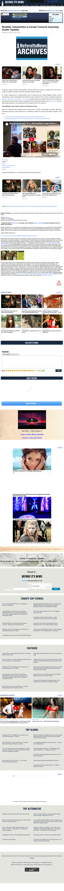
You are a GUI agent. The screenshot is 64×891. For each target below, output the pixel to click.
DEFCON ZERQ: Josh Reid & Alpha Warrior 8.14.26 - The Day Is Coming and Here (14, 624)
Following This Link (47, 275)
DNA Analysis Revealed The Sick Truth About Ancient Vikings (31, 543)
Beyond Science (25, 5)
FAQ (18, 856)
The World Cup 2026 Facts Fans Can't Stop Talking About (51, 194)
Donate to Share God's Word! (32, 438)
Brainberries (4, 197)
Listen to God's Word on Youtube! (32, 434)
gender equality (52, 101)
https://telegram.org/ (22, 561)
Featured (7, 5)
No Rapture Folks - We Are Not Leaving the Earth (47, 835)
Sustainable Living (44, 5)
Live (58, 5)
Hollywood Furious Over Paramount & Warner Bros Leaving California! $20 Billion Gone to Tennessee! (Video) (47, 661)
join (9, 217)
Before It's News (14, 2)
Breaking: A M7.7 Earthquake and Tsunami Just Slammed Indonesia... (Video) (15, 630)
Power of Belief (34, 5)
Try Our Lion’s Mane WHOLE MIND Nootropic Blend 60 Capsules (19, 236)
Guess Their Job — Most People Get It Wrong (45, 721)
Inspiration (53, 5)
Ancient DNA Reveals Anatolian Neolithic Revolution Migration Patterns (25, 116)
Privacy (27, 856)
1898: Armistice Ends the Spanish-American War (15, 814)
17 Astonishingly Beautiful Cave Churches (26, 519)
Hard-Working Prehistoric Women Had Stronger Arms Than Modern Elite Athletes (27, 118)
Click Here (15, 223)
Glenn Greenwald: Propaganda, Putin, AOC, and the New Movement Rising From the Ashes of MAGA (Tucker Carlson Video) (47, 668)
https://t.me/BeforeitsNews (49, 561)
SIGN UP (24, 581)
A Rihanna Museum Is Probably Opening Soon (27, 471)
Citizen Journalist (38, 223)
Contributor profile (16, 19)
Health (18, 5)
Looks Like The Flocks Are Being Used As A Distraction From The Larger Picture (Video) (45, 624)
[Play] (32, 420)
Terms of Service (34, 856)
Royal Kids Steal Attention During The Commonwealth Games (32, 311)
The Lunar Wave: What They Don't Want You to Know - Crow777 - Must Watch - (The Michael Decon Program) (15, 829)
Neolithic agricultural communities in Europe (14, 99)
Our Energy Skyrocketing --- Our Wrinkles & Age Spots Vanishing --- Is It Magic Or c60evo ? (46, 749)
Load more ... (31, 403)
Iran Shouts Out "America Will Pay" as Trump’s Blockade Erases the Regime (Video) (15, 687)
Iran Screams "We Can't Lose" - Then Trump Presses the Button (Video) (14, 761)
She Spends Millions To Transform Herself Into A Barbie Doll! (31, 195)
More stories (23, 19)
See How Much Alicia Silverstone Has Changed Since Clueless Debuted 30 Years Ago (31, 495)
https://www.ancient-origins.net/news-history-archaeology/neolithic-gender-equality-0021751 (32, 206)
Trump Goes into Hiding (8, 839)
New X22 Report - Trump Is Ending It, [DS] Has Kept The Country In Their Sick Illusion (16, 660)
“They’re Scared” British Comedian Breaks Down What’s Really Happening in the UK (46, 814)
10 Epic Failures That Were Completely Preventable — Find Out (51, 312)
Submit (56, 589)
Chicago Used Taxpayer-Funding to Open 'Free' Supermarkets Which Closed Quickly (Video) (46, 681)
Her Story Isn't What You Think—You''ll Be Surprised (10, 331)
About (3, 856)
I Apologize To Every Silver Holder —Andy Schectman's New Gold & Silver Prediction (45, 618)
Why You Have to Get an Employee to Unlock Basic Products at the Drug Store (16, 820)
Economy (13, 5)
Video (61, 5)
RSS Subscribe (57, 856)
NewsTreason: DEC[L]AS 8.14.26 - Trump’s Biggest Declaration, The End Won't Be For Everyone (47, 630)
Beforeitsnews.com (13, 10)
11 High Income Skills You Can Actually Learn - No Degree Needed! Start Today (47, 840)
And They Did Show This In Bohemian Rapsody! (10, 194)
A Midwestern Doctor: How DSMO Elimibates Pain (16, 835)
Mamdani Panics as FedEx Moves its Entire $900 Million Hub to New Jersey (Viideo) (47, 675)
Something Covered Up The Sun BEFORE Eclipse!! (16, 635)
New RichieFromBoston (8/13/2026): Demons (46, 760)
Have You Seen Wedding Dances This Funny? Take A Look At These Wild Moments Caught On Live (15, 722)
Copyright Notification (46, 856)
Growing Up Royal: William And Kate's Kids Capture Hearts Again (29, 801)
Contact (22, 856)
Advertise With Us (11, 856)
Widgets (32, 858)
